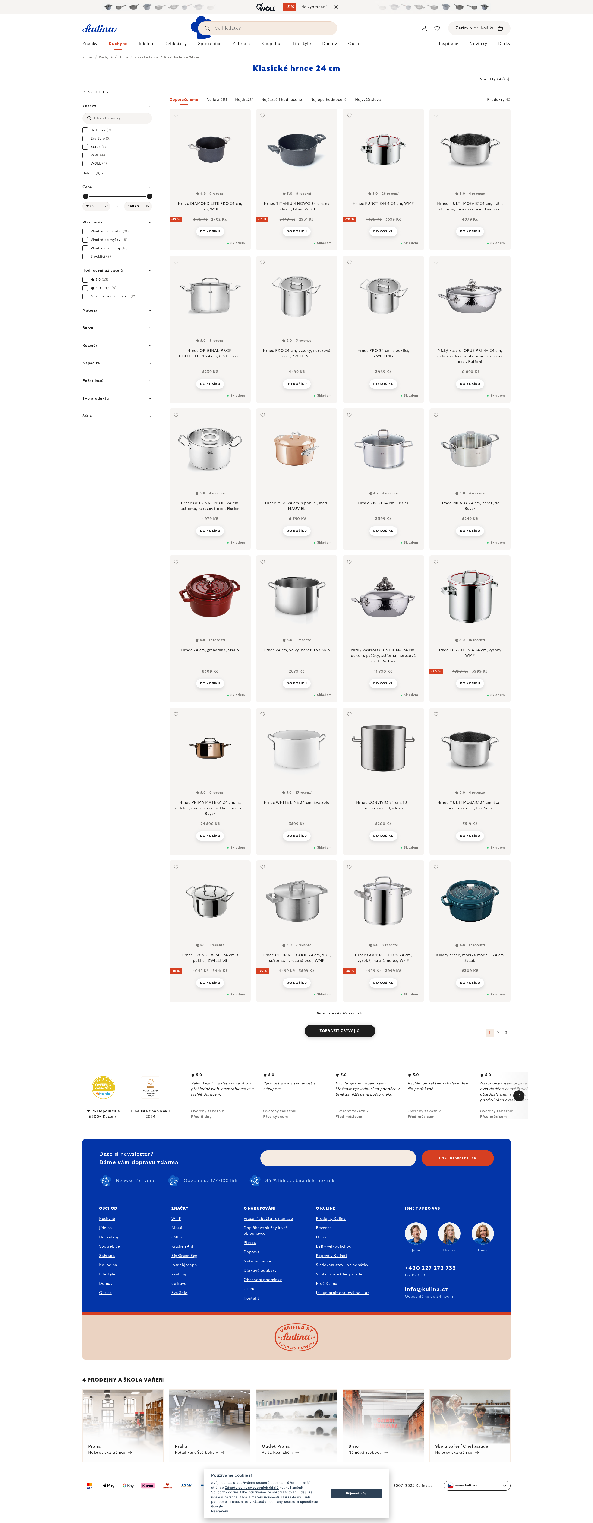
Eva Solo (179, 1293)
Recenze (324, 1228)
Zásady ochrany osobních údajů (251, 1487)
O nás (321, 1237)
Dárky (504, 44)
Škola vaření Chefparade (339, 1274)
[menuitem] (90, 45)
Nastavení (219, 1511)
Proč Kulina (327, 1283)
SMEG (176, 1237)
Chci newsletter (458, 1158)
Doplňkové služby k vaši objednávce (266, 1230)
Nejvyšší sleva (368, 100)
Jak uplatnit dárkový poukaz (342, 1293)
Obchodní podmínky (263, 1280)
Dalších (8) (91, 173)
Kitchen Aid (182, 1246)
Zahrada (107, 1256)
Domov (106, 1283)
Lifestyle (107, 1274)
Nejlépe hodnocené (328, 100)
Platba (250, 1243)
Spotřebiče (109, 1246)
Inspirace (448, 44)
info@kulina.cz (426, 1289)
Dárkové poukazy (260, 1270)
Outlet (105, 1293)
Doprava (252, 1252)
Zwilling (178, 1274)
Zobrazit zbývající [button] (340, 1031)
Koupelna (108, 1265)
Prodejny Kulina (331, 1219)
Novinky (478, 44)
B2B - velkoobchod (334, 1246)
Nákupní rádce (257, 1261)
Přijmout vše (356, 1493)
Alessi (176, 1228)
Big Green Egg (184, 1256)
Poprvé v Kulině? (331, 1256)
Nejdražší (244, 100)
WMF (176, 1219)
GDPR (249, 1289)
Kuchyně (107, 1219)
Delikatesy (109, 1237)
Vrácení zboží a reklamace (268, 1219)
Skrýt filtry (98, 92)
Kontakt (251, 1298)
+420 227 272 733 (430, 1268)
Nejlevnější (217, 100)
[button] (340, 101)
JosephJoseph (184, 1265)
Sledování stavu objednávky (342, 1265)
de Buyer (179, 1283)
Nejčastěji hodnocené (281, 100)
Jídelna (105, 1228)
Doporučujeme (184, 100)
